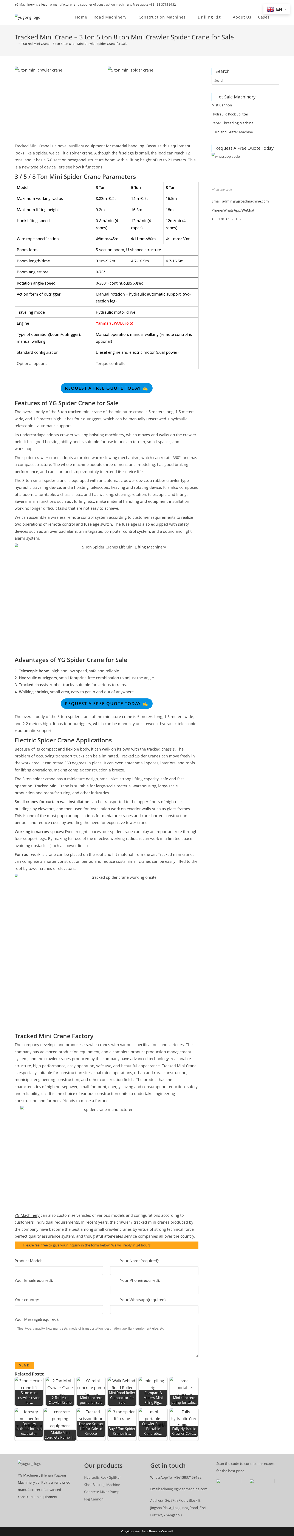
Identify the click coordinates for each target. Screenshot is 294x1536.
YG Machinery (27, 1215)
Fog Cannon (94, 1499)
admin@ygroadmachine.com (245, 201)
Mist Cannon (222, 105)
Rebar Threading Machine (232, 123)
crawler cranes (97, 1044)
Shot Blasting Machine (102, 1484)
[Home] (16, 44)
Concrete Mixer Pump (101, 1491)
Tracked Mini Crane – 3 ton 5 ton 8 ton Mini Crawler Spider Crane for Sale (74, 44)
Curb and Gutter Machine (232, 132)
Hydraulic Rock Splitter (230, 114)
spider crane (81, 153)
